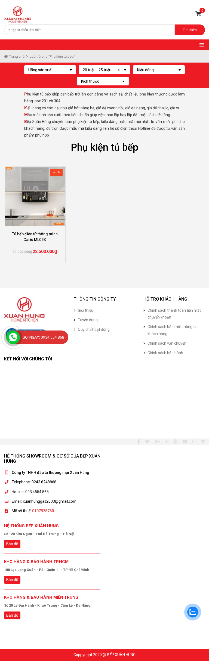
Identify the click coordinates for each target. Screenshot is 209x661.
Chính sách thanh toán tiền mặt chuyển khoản (174, 313)
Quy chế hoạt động (94, 329)
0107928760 (43, 511)
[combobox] (50, 69)
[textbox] (50, 70)
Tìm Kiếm (190, 30)
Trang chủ (16, 56)
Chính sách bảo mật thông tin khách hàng (172, 330)
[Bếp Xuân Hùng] (17, 14)
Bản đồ (12, 544)
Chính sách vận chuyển (166, 343)
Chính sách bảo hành (165, 353)
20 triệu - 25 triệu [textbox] (101, 70)
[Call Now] (13, 337)
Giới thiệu (85, 310)
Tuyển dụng (88, 320)
